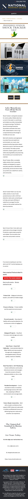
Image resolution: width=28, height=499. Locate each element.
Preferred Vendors (11, 18)
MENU (15, 13)
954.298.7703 (21, 1)
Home (3, 18)
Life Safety (19, 18)
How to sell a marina (8, 282)
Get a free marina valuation (13, 278)
